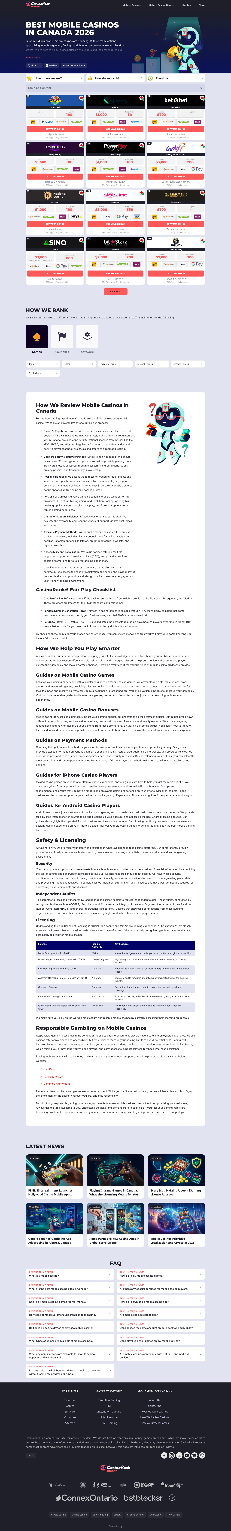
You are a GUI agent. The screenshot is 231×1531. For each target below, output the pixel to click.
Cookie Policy (115, 1526)
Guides (186, 4)
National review (55, 229)
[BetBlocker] (143, 1497)
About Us (154, 1400)
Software (70, 1411)
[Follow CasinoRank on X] (179, 1455)
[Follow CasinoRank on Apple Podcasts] (202, 1455)
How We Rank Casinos (154, 1411)
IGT (109, 1406)
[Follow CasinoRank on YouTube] (187, 1455)
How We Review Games (155, 1423)
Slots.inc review (115, 229)
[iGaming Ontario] (172, 1485)
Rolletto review (115, 134)
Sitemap (70, 1423)
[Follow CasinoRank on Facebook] (164, 1455)
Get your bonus (55, 129)
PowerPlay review (115, 181)
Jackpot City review (55, 181)
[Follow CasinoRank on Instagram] (172, 1455)
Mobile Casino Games (161, 4)
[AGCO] (60, 1485)
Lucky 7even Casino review (176, 181)
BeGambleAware (53, 1077)
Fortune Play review (176, 278)
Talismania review (176, 229)
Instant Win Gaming (109, 1411)
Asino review (55, 278)
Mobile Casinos (131, 4)
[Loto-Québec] (102, 1485)
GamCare (49, 1069)
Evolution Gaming (109, 1400)
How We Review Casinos (154, 1417)
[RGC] (123, 1485)
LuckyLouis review (55, 134)
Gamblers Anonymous (57, 1083)
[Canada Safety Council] (83, 1485)
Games (70, 1406)
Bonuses (70, 1400)
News (202, 4)
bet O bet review (176, 134)
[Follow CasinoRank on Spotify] (194, 1455)
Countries (70, 1417)
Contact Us (154, 1406)
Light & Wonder (109, 1417)
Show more (113, 291)
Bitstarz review (115, 278)
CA (29, 1455)
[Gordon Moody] (144, 1485)
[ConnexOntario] (87, 1497)
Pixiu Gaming (109, 1423)
